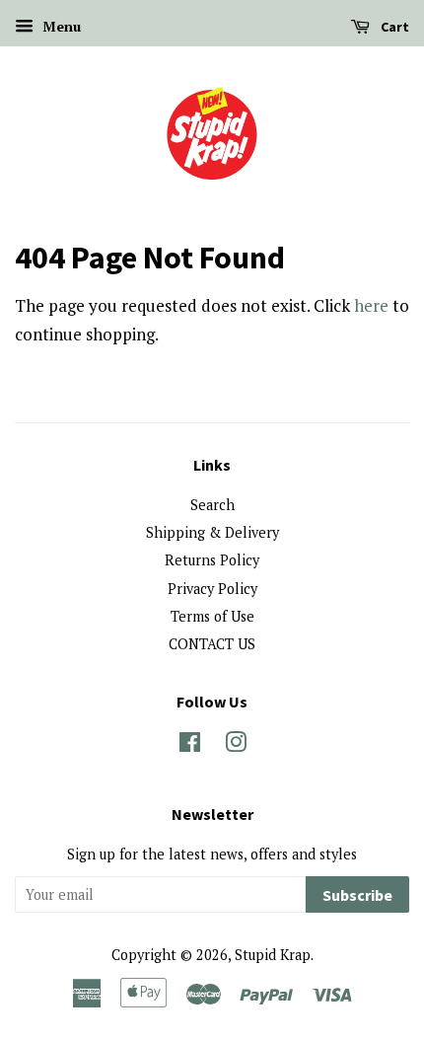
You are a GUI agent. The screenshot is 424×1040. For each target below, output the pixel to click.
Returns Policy (212, 560)
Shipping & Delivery (212, 532)
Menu (59, 26)
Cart (393, 27)
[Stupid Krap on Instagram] (236, 745)
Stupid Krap (273, 954)
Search (212, 504)
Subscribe (357, 895)
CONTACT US (212, 643)
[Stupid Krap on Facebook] (189, 745)
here (371, 305)
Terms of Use (212, 616)
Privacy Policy (212, 588)
